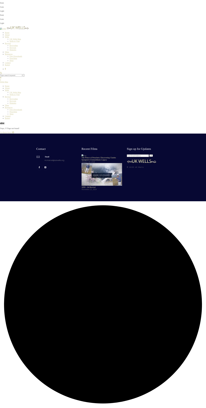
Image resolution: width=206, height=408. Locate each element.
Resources (9, 54)
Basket (7, 65)
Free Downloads (16, 56)
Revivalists (14, 46)
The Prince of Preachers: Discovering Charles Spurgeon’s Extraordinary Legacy (99, 159)
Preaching (13, 58)
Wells (7, 37)
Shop (11, 61)
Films (7, 52)
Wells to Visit (15, 41)
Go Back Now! (6, 132)
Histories (13, 50)
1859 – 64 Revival (88, 187)
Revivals (13, 48)
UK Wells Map (15, 39)
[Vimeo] (45, 167)
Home (7, 33)
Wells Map (4, 82)
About (7, 35)
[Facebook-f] (39, 167)
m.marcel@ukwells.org (54, 160)
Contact (8, 63)
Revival (8, 43)
